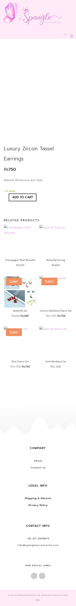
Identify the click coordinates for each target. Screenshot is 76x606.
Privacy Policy (38, 505)
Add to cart (22, 197)
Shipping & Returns (38, 498)
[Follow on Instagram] (42, 576)
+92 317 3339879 (38, 538)
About (38, 461)
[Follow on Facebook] (34, 576)
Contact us (38, 467)
